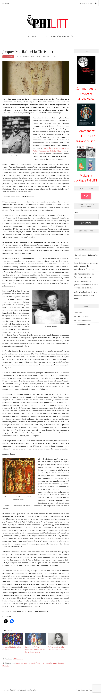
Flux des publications (81, 316)
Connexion (78, 312)
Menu (7, 3)
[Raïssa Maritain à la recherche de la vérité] (58, 639)
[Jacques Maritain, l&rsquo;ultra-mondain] (12, 639)
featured (39, 663)
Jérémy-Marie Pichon (25, 56)
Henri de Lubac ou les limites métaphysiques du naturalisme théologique (86, 266)
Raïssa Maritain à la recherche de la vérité (57, 648)
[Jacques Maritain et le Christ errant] (35, 78)
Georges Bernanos (50, 663)
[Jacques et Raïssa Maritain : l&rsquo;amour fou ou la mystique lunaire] (35, 639)
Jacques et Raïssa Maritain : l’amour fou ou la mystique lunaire (35, 649)
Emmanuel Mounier (23, 663)
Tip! (86, 196)
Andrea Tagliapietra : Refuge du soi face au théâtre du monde (85, 295)
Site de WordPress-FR (82, 324)
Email (76, 212)
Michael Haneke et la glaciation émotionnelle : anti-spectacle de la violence (86, 284)
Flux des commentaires (82, 320)
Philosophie (8, 56)
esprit (33, 663)
